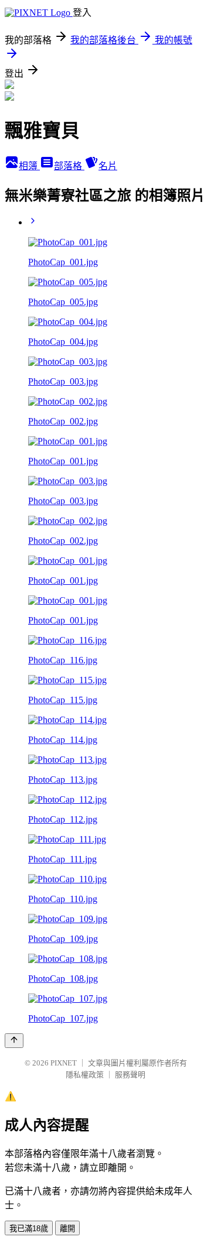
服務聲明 (130, 1074)
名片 (107, 166)
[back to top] (14, 1040)
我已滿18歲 (28, 1228)
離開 (67, 1228)
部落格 (69, 166)
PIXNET (63, 1062)
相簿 (29, 166)
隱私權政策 (85, 1074)
